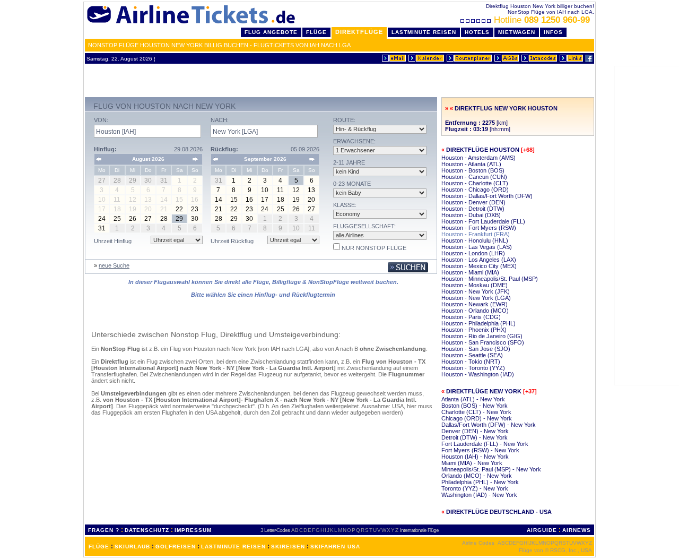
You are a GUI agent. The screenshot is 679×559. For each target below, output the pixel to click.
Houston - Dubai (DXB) (471, 215)
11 (280, 190)
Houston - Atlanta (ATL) (471, 164)
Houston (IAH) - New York (475, 456)
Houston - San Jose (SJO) (475, 349)
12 (296, 190)
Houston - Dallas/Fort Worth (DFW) (487, 196)
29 (179, 218)
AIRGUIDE (542, 530)
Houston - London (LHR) (473, 253)
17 (264, 199)
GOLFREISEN (175, 546)
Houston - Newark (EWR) (474, 304)
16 (249, 199)
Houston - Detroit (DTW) (472, 208)
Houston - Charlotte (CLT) (474, 183)
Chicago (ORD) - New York (476, 418)
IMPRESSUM (193, 530)
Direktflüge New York (483, 391)
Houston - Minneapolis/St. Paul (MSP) (489, 279)
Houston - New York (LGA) (476, 298)
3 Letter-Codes (275, 530)
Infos (553, 32)
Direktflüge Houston (482, 150)
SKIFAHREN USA (335, 546)
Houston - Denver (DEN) (473, 202)
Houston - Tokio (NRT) (470, 361)
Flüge (316, 32)
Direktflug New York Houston (506, 108)
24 (102, 218)
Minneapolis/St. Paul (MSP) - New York (491, 469)
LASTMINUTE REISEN (233, 546)
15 (234, 199)
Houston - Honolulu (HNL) (474, 240)
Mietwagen (516, 32)
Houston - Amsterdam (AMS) (478, 157)
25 (117, 218)
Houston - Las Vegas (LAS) (476, 247)
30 (194, 218)
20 (311, 199)
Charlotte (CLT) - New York (476, 412)
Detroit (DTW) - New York (474, 437)
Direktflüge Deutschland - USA (499, 512)
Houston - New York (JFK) (475, 291)
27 (148, 218)
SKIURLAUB (132, 546)
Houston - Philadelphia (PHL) (478, 323)
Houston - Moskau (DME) (474, 285)
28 (164, 218)
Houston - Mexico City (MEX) (479, 266)
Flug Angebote (271, 32)
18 (280, 199)
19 (296, 199)
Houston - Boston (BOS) (472, 170)
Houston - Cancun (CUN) (474, 177)
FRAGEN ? (103, 530)
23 (194, 209)
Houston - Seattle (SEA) (472, 355)
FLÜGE (99, 546)
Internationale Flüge (419, 530)
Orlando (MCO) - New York (476, 475)
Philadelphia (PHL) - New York (480, 482)
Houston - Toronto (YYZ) (473, 368)
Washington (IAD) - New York (479, 495)
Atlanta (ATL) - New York (473, 399)
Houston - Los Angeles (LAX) (478, 259)
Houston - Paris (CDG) (471, 317)
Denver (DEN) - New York (475, 431)
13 (311, 190)
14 (218, 199)
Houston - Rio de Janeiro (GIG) (482, 336)
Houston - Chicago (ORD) (475, 189)
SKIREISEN (288, 546)
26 (132, 218)
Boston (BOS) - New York (474, 405)
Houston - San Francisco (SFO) (482, 342)
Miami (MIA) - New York (471, 463)
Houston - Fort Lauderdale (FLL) (483, 221)
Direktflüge (359, 32)
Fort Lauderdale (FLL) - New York (484, 444)
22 (179, 209)
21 (218, 209)
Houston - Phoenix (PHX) (474, 329)
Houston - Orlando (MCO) (475, 310)
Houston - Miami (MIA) (470, 272)
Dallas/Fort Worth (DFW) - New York (488, 425)
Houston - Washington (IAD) (477, 374)
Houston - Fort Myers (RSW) (478, 228)
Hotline (542, 20)
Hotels (477, 32)
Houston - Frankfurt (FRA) (475, 234)
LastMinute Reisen (423, 32)
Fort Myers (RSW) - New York (480, 450)
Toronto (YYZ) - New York (474, 488)
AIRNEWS (576, 530)
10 (264, 190)
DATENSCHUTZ (147, 530)
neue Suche (114, 265)
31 (102, 228)
